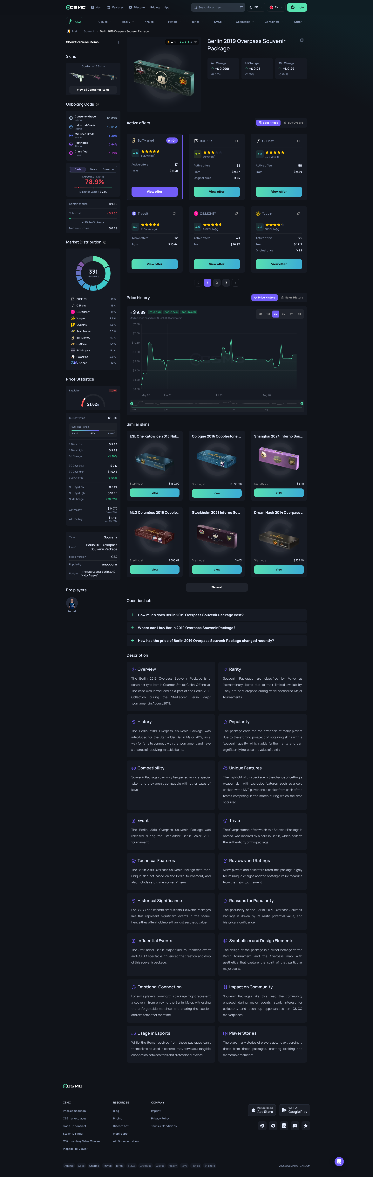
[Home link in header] (75, 7)
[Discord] (295, 1125)
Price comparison (74, 1111)
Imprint (156, 1111)
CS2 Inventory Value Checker (82, 1141)
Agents (68, 1165)
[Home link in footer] (186, 1086)
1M (268, 314)
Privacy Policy (160, 1118)
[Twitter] (262, 1125)
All (299, 314)
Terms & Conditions (164, 1126)
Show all (216, 587)
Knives (108, 1165)
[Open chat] (339, 1161)
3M (276, 314)
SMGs (131, 1165)
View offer (154, 191)
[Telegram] (273, 1125)
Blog (116, 1111)
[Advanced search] (241, 7)
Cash (78, 169)
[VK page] (284, 1125)
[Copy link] (236, 141)
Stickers (210, 1165)
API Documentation (126, 1141)
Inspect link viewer (75, 1149)
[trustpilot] (306, 1125)
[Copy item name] (302, 40)
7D (260, 314)
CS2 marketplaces (74, 1118)
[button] (105, 22)
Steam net (109, 169)
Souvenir (110, 537)
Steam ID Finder (73, 1133)
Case (81, 1165)
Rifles (119, 1165)
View (155, 492)
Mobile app (120, 1133)
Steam (93, 169)
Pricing (117, 1118)
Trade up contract (74, 1126)
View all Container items (93, 89)
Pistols (196, 1165)
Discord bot (121, 1126)
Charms (94, 1165)
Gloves (160, 1165)
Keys (184, 1165)
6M (284, 314)
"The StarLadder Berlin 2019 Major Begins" (98, 573)
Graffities (145, 1165)
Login (300, 7)
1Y (291, 314)
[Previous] (198, 283)
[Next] (235, 283)
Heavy (173, 1165)
